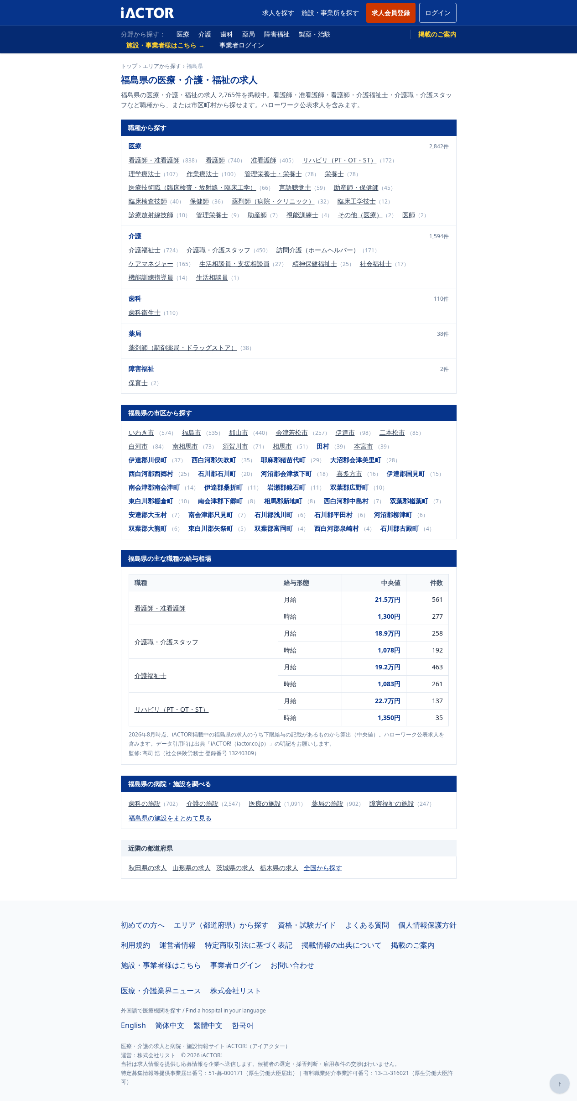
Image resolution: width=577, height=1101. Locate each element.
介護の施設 (202, 803)
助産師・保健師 (356, 187)
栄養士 (334, 173)
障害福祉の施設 (391, 803)
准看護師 (263, 160)
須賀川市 (235, 446)
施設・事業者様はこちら (161, 965)
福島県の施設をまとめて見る (170, 818)
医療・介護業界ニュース (161, 991)
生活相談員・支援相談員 (234, 263)
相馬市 (282, 446)
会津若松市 (292, 432)
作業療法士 (202, 173)
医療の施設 (265, 803)
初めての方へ (143, 925)
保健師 (199, 201)
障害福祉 (277, 34)
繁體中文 (208, 1025)
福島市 (191, 432)
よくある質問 (367, 925)
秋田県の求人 (148, 867)
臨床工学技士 (357, 201)
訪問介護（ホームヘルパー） (317, 249)
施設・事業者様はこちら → (165, 45)
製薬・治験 (315, 34)
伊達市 (345, 432)
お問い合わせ (292, 965)
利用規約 (135, 945)
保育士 (138, 382)
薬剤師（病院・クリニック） (273, 201)
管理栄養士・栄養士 (273, 173)
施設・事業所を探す (330, 12)
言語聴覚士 (295, 187)
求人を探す (278, 12)
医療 (183, 34)
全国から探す (323, 867)
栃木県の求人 (279, 867)
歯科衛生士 (145, 312)
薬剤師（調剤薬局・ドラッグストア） (183, 347)
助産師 (257, 214)
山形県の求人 (191, 867)
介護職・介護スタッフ (218, 249)
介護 (204, 34)
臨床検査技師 (148, 201)
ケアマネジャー (151, 263)
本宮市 (363, 446)
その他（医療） (360, 214)
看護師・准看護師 (154, 160)
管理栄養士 (212, 214)
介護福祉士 (145, 249)
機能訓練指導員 (151, 277)
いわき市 (141, 432)
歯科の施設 (145, 803)
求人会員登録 (391, 12)
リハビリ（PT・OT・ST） (339, 160)
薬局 (248, 34)
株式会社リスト (235, 991)
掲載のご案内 (437, 34)
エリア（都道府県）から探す (221, 925)
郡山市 (238, 432)
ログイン (438, 12)
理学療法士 (145, 173)
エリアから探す (162, 66)
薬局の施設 (327, 803)
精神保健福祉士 (314, 263)
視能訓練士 (302, 214)
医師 (408, 214)
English (133, 1025)
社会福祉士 (376, 263)
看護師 (215, 160)
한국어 (243, 1025)
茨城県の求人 (235, 867)
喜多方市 (349, 473)
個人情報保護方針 (427, 925)
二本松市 (392, 432)
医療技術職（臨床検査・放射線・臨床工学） (192, 187)
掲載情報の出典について (341, 945)
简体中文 (169, 1025)
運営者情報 (177, 945)
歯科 (226, 34)
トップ (129, 66)
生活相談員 (212, 277)
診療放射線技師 (151, 214)
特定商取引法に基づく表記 (248, 945)
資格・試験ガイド (307, 925)
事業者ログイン (241, 45)
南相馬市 (185, 446)
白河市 (138, 446)
